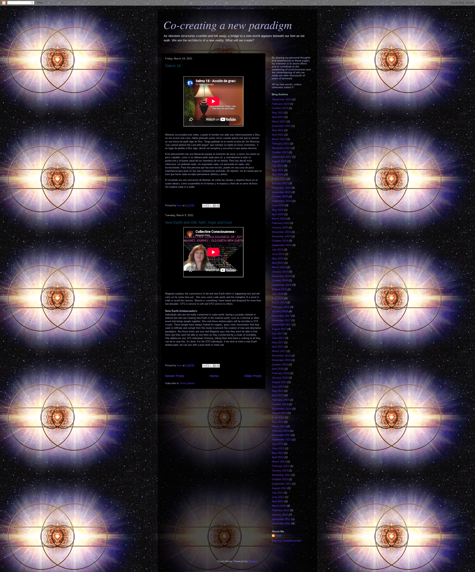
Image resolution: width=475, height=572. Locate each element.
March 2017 (279, 351)
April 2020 (278, 214)
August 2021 (279, 161)
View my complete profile (286, 540)
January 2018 (280, 311)
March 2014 (279, 426)
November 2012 (281, 474)
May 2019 (278, 258)
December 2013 (281, 435)
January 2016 (280, 377)
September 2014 (281, 408)
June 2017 (278, 337)
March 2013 (279, 461)
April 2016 (278, 368)
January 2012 (280, 514)
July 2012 (277, 492)
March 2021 (279, 178)
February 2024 (280, 103)
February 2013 (280, 466)
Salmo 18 (173, 66)
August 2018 (279, 289)
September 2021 (281, 156)
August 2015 (279, 382)
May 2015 (278, 390)
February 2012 (280, 510)
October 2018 (280, 280)
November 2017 (281, 320)
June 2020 (278, 205)
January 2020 (280, 227)
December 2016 (281, 355)
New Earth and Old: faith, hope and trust (198, 222)
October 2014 (280, 404)
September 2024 (281, 99)
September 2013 (281, 439)
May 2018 (278, 298)
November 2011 (281, 523)
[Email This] (204, 206)
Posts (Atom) (187, 383)
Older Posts (253, 376)
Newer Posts (174, 376)
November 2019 (281, 236)
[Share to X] (211, 206)
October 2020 (280, 196)
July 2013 (277, 443)
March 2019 (279, 267)
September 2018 (281, 284)
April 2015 (278, 395)
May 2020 (278, 209)
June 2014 (278, 417)
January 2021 (280, 183)
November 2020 (281, 192)
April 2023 (278, 116)
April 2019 (278, 262)
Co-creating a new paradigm (227, 24)
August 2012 (279, 488)
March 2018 (279, 302)
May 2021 (278, 170)
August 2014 (279, 412)
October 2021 (280, 152)
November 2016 (281, 359)
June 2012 (278, 497)
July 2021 (277, 165)
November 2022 (281, 125)
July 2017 (277, 333)
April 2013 (278, 457)
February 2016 (280, 373)
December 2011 (281, 519)
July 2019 (277, 249)
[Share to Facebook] (214, 206)
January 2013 (280, 470)
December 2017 (281, 315)
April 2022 (278, 134)
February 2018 (280, 306)
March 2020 (279, 218)
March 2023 (279, 121)
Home (214, 376)
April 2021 (278, 174)
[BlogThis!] (207, 206)
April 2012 (278, 501)
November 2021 (281, 147)
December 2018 (281, 276)
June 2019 (278, 253)
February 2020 (280, 222)
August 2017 (279, 328)
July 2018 (277, 293)
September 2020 (281, 200)
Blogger (252, 561)
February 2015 (280, 399)
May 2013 (278, 452)
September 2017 (281, 324)
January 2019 (280, 271)
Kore (278, 535)
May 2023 (278, 112)
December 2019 (281, 231)
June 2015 (278, 386)
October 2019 (280, 240)
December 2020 (281, 187)
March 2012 (279, 505)
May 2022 (278, 130)
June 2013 (278, 448)
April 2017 (278, 346)
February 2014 (280, 430)
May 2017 (278, 342)
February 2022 (280, 143)
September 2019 (281, 245)
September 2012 (281, 483)
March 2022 (279, 139)
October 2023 (280, 108)
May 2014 (278, 421)
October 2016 (280, 364)
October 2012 (280, 479)
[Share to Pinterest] (218, 206)
